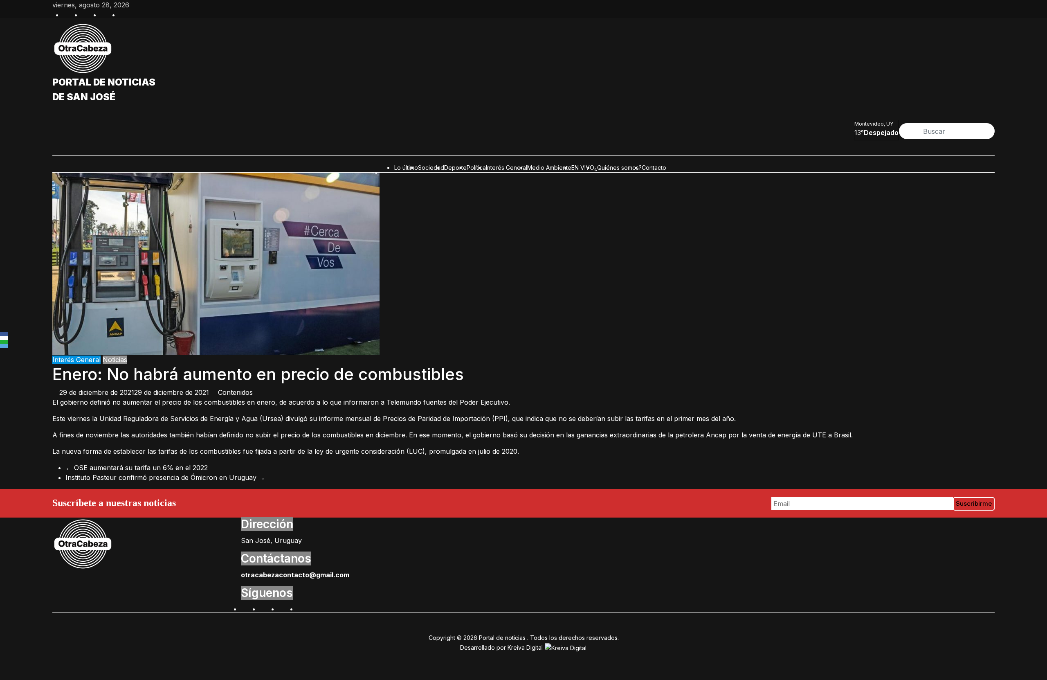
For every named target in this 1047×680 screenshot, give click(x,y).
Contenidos (235, 392)
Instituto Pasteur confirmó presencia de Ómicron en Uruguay (165, 477)
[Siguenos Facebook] (245, 608)
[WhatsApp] (4, 342)
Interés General (506, 167)
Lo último (406, 167)
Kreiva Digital (526, 647)
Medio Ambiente (549, 167)
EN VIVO (582, 167)
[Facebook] (4, 334)
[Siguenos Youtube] (301, 608)
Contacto (654, 167)
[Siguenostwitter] (86, 14)
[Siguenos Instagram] (283, 608)
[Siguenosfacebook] (67, 14)
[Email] (4, 346)
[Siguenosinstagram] (105, 14)
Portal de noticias (103, 82)
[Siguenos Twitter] (264, 608)
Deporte (455, 167)
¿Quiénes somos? (618, 167)
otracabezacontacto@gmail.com (295, 575)
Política (476, 167)
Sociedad (431, 167)
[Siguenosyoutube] (123, 14)
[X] (4, 338)
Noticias (115, 360)
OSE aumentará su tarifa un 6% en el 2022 (136, 468)
